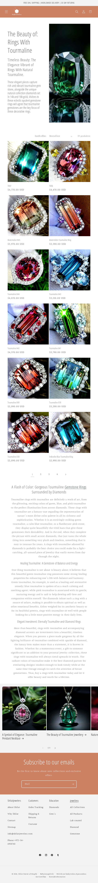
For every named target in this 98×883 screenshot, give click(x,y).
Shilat (20, 874)
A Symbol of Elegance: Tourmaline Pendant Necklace (19, 736)
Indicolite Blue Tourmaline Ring (61, 456)
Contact (11, 820)
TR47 (9, 186)
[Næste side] (65, 474)
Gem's (52, 814)
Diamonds (54, 807)
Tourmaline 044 (14, 294)
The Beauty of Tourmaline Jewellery (65, 735)
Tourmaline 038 (14, 456)
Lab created (76, 820)
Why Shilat (13, 814)
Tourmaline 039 (55, 402)
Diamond (74, 827)
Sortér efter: (40, 136)
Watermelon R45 (14, 240)
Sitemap (12, 827)
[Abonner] (73, 784)
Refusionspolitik (46, 874)
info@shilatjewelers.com (20, 834)
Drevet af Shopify (30, 874)
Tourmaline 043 (55, 294)
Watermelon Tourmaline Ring (60, 240)
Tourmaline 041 (55, 348)
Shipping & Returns (33, 815)
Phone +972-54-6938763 (16, 842)
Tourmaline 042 (14, 348)
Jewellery (74, 800)
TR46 (51, 186)
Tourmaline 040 (14, 402)
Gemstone (75, 834)
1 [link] (32, 474)
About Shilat (14, 807)
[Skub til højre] (55, 748)
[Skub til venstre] (43, 748)
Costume (32, 824)
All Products (76, 814)
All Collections (77, 807)
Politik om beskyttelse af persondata (71, 874)
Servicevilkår (41, 877)
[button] (6, 11)
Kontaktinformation (57, 877)
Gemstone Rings (76, 487)
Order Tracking (35, 807)
